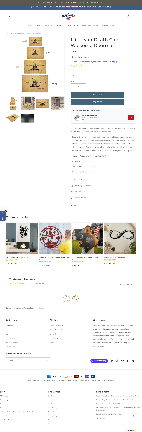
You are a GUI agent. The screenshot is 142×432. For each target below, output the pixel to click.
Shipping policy (96, 380)
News (52, 342)
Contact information (109, 380)
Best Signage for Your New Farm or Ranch (109, 414)
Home (7, 33)
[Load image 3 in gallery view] (43, 103)
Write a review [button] (126, 284)
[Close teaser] (6, 211)
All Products (4, 396)
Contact (50, 424)
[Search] (8, 15)
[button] (30, 25)
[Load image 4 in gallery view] (57, 103)
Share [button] (75, 205)
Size (72, 71)
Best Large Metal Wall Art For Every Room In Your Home (18, 412)
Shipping (74, 57)
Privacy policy (72, 380)
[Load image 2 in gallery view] (28, 103)
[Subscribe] (47, 360)
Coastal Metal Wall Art (7, 420)
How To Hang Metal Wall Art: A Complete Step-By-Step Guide (116, 400)
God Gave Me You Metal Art (17, 257)
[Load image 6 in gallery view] (28, 118)
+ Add (131, 117)
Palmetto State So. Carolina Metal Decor (84, 258)
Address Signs (4, 400)
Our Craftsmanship (57, 330)
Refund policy (62, 380)
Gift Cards (10, 326)
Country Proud (5, 424)
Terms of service (84, 380)
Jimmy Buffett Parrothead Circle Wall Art (54, 258)
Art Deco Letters (5, 408)
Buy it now (97, 102)
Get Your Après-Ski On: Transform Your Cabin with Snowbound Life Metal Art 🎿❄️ (118, 409)
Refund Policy (11, 338)
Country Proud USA (37, 380)
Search (8, 330)
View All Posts (100, 418)
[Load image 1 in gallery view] (13, 103)
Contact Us (54, 338)
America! (3, 404)
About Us (53, 334)
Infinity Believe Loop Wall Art (116, 257)
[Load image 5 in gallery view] (13, 118)
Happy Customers (56, 326)
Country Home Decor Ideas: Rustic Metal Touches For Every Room (117, 396)
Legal (8, 334)
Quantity (74, 81)
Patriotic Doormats (15, 33)
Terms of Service (12, 342)
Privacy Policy (11, 346)
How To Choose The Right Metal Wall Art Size (111, 404)
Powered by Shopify (49, 380)
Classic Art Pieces (5, 416)
